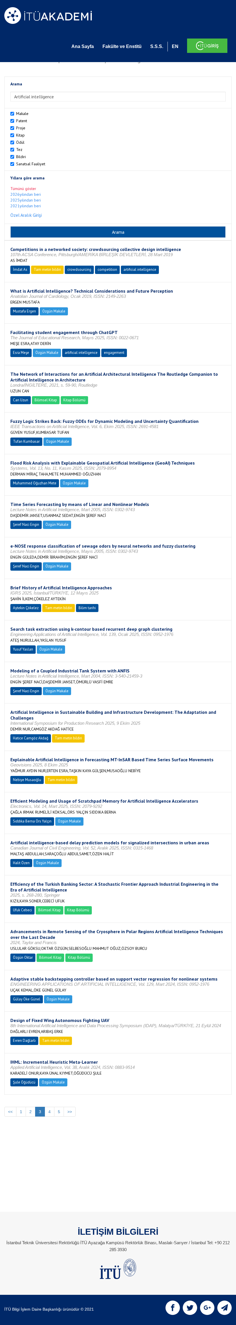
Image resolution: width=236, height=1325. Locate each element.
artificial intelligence (139, 269)
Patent (21, 120)
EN (175, 46)
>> (69, 1111)
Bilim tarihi (87, 607)
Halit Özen (21, 862)
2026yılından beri (25, 194)
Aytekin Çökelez (26, 607)
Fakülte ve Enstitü (122, 46)
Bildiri (21, 156)
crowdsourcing (79, 269)
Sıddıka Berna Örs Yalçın (32, 821)
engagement (114, 352)
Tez (19, 149)
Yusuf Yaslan (23, 649)
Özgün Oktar (23, 957)
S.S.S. (156, 46)
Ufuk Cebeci (22, 910)
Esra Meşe (21, 352)
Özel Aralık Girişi (26, 215)
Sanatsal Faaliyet (30, 163)
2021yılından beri (25, 205)
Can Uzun (20, 400)
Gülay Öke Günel (26, 999)
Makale (22, 113)
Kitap (20, 135)
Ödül (20, 142)
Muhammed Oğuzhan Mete (34, 483)
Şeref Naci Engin (26, 524)
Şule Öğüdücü (24, 1082)
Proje (20, 128)
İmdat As (20, 269)
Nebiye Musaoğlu (27, 779)
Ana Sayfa (82, 46)
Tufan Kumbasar (26, 441)
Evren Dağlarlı (24, 1040)
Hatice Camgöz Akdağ (30, 738)
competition (107, 269)
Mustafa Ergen (24, 311)
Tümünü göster (23, 188)
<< (10, 1111)
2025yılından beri (25, 200)
